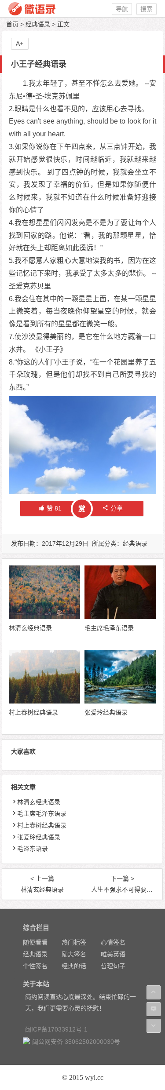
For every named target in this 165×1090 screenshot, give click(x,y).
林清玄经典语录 (30, 627)
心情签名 (113, 942)
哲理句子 (113, 966)
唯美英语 (113, 954)
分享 (116, 508)
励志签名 (74, 954)
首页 (12, 24)
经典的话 (74, 966)
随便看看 (35, 942)
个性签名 (35, 966)
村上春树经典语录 (33, 712)
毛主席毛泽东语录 (109, 627)
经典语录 (38, 24)
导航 (122, 8)
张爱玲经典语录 (106, 712)
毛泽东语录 (32, 848)
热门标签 (74, 942)
